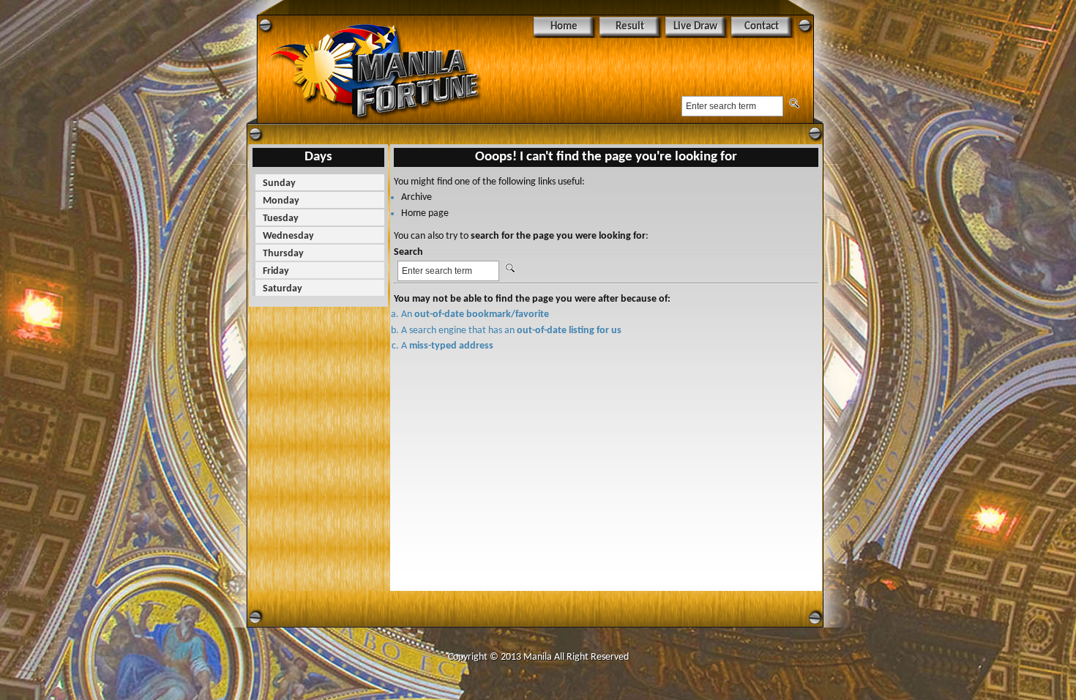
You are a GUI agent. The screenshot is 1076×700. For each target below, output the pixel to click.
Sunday (279, 183)
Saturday (282, 288)
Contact (761, 26)
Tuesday (281, 218)
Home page (425, 213)
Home (564, 26)
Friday (276, 271)
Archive (416, 197)
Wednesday (288, 236)
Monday (281, 201)
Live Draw (695, 26)
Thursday (283, 253)
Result (630, 26)
